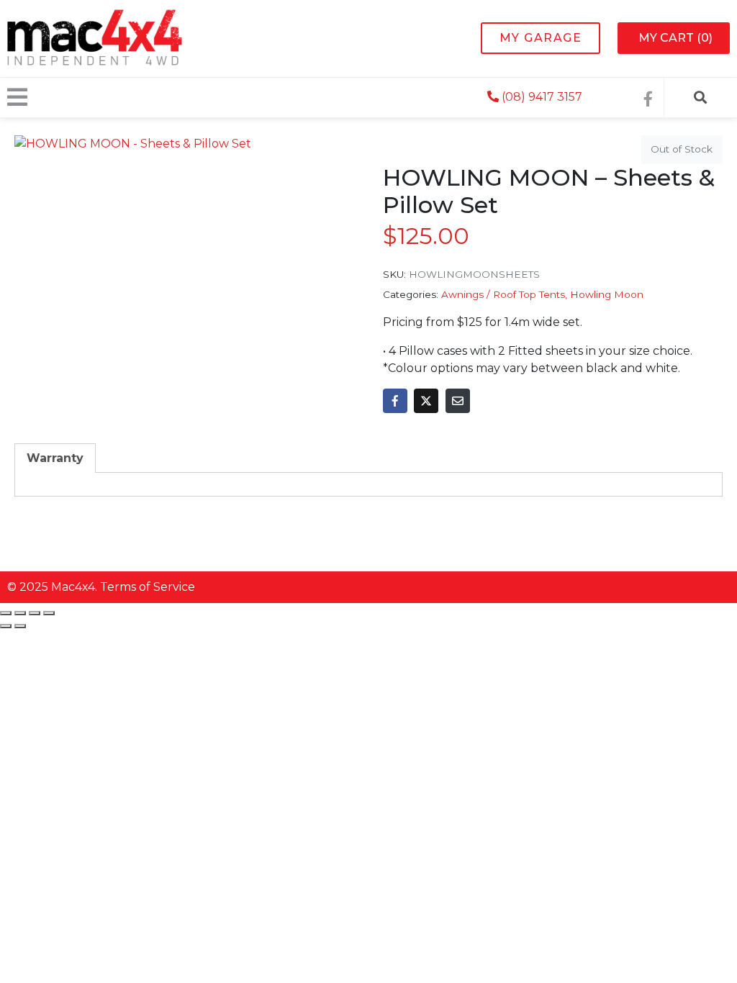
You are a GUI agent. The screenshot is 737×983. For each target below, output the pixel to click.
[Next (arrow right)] (20, 626)
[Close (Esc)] (49, 613)
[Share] (34, 613)
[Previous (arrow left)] (6, 626)
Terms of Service (147, 587)
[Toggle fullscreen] (20, 613)
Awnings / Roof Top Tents (503, 294)
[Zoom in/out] (6, 613)
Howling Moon (606, 294)
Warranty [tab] (55, 458)
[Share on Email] (458, 401)
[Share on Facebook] (395, 401)
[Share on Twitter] (426, 401)
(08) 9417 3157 (540, 97)
